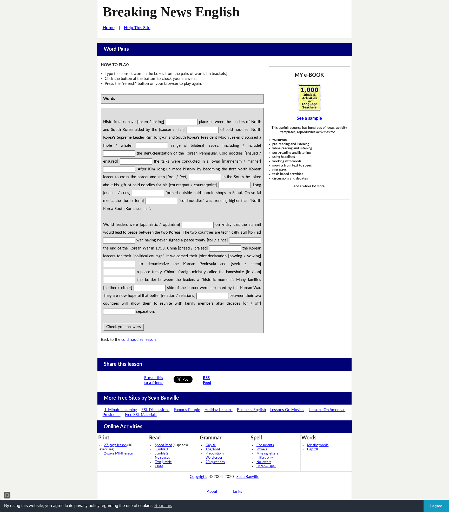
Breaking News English (171, 12)
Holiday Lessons (218, 410)
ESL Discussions (155, 410)
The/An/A (213, 449)
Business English (251, 410)
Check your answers (123, 327)
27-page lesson (115, 445)
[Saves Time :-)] (309, 97)
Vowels (261, 449)
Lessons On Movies (287, 410)
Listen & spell (266, 466)
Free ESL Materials (141, 415)
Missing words (317, 445)
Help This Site (137, 27)
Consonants (265, 445)
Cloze (159, 466)
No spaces (162, 457)
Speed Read (163, 445)
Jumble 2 (161, 453)
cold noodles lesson (138, 340)
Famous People (187, 410)
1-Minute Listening (120, 410)
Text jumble (163, 462)
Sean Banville (247, 477)
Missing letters (267, 453)
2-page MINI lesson (118, 453)
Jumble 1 (161, 449)
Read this (163, 505)
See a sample (309, 118)
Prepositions (215, 453)
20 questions (215, 462)
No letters (263, 462)
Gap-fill (211, 445)
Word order (214, 457)
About (212, 492)
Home (109, 27)
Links (237, 492)
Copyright (198, 477)
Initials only (264, 457)
